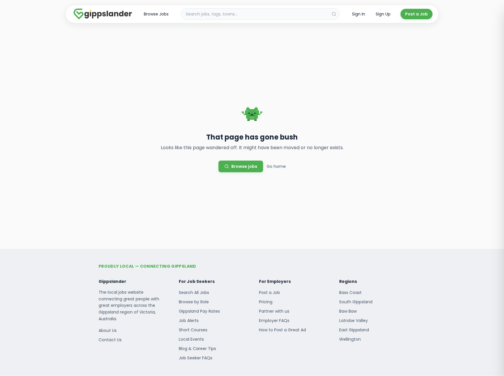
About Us (108, 330)
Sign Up (383, 14)
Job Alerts (189, 320)
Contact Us (110, 340)
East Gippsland (354, 330)
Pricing (265, 302)
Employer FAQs (274, 320)
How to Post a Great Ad (282, 330)
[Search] (334, 14)
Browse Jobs (156, 14)
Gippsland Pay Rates (199, 311)
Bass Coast (350, 292)
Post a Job (416, 14)
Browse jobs (244, 166)
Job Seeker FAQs (195, 358)
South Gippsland (355, 302)
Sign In (358, 14)
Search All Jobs (194, 292)
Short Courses (193, 330)
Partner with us (274, 311)
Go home (276, 166)
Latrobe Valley (353, 320)
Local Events (191, 339)
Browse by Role (194, 302)
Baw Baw (348, 311)
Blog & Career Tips (197, 348)
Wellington (350, 339)
